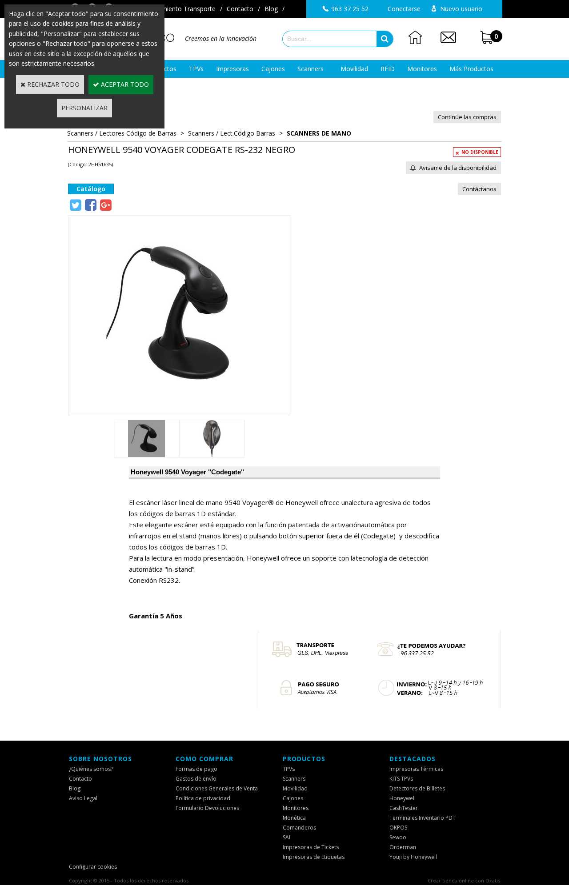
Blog (271, 8)
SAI (286, 837)
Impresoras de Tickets (311, 847)
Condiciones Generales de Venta (217, 788)
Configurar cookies (93, 866)
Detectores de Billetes (417, 788)
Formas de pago (196, 769)
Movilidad (354, 68)
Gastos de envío (196, 778)
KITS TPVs (401, 778)
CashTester (403, 808)
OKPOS (398, 827)
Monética (294, 818)
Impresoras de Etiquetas (314, 857)
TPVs (196, 68)
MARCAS (285, 86)
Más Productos (471, 68)
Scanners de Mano (319, 133)
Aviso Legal (83, 798)
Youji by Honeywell (413, 857)
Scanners (310, 68)
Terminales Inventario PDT (422, 818)
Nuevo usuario (461, 8)
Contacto (240, 8)
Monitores (422, 68)
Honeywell (402, 798)
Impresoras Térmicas (416, 769)
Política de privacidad (203, 798)
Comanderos (299, 827)
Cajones (273, 68)
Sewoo (397, 837)
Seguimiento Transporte (181, 8)
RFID (388, 68)
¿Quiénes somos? (91, 769)
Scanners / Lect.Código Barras (231, 133)
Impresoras (232, 68)
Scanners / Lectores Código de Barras (121, 133)
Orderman (402, 847)
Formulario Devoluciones (207, 808)
